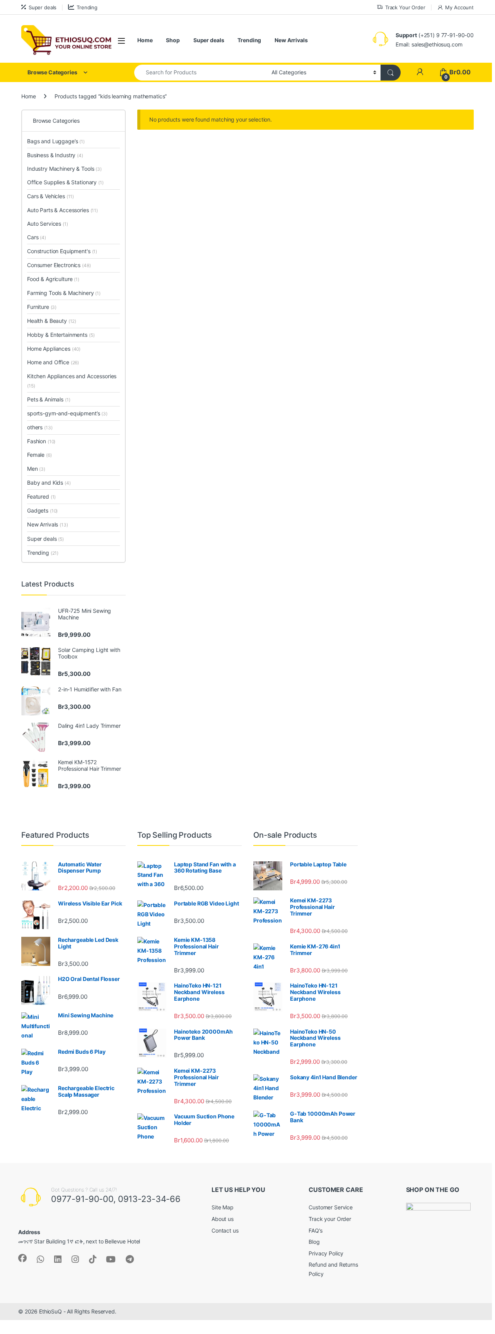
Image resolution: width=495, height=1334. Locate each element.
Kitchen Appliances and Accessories (71, 381)
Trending (87, 7)
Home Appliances (53, 348)
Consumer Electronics (59, 265)
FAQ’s (315, 1230)
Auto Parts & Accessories (62, 210)
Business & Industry (55, 155)
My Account (459, 7)
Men (36, 468)
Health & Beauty (51, 320)
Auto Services (47, 223)
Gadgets (42, 510)
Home (144, 40)
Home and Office (53, 362)
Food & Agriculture (53, 279)
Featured (41, 496)
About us (223, 1219)
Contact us (225, 1230)
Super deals (42, 7)
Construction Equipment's (62, 251)
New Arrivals (291, 40)
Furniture (41, 306)
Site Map (223, 1207)
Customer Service (331, 1207)
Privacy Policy (326, 1253)
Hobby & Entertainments (60, 334)
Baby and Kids (49, 482)
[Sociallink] (22, 1258)
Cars (36, 237)
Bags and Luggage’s (56, 141)
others (39, 427)
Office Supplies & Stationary (65, 182)
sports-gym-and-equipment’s (67, 413)
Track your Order (330, 1219)
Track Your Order (405, 7)
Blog (314, 1241)
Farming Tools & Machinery (64, 293)
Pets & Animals (48, 399)
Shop (172, 40)
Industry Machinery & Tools (64, 168)
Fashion (41, 441)
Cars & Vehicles (50, 196)
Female (39, 454)
